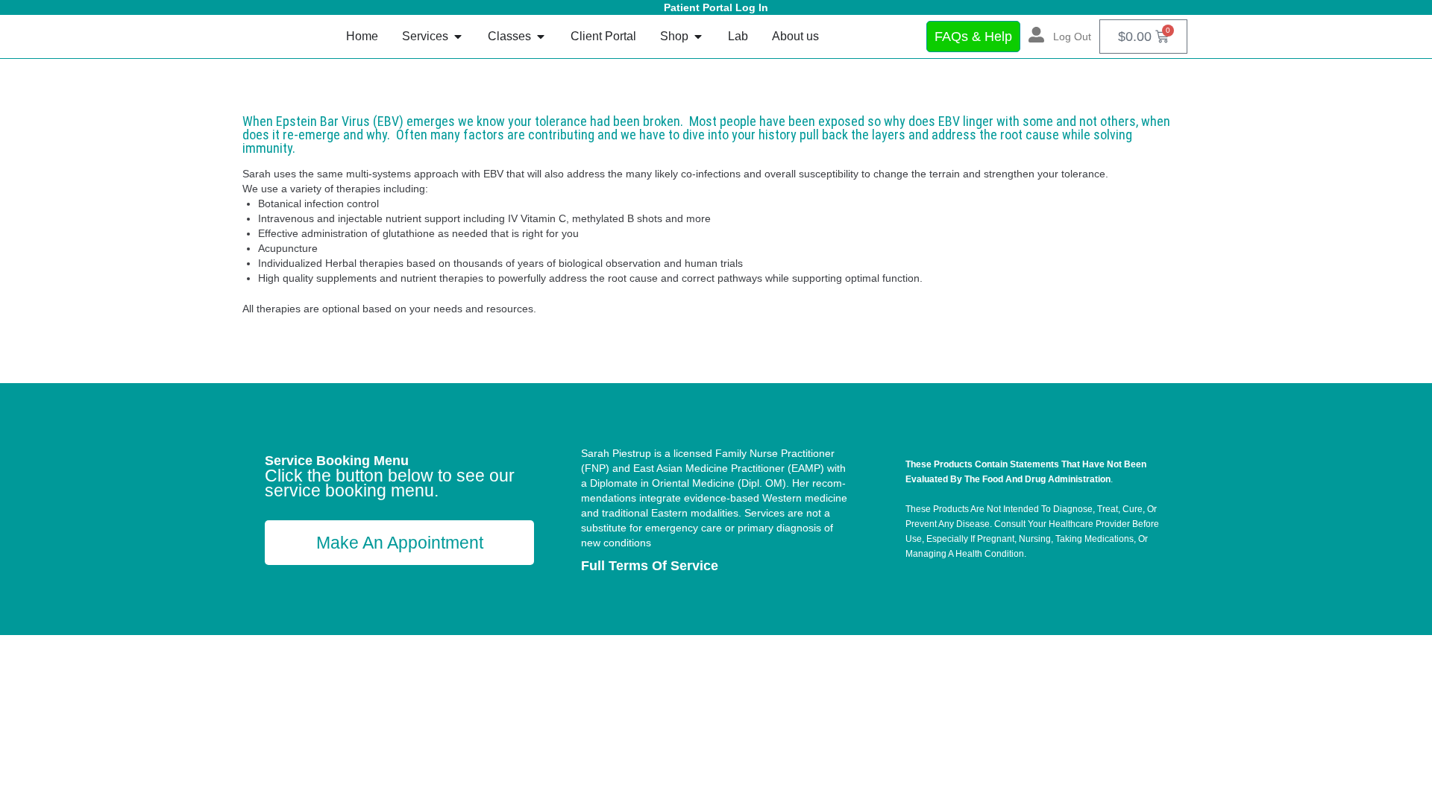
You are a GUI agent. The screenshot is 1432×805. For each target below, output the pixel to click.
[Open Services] (458, 36)
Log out (1072, 36)
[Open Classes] (541, 36)
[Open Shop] (698, 36)
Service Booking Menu (337, 460)
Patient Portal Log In (716, 7)
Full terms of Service (649, 565)
